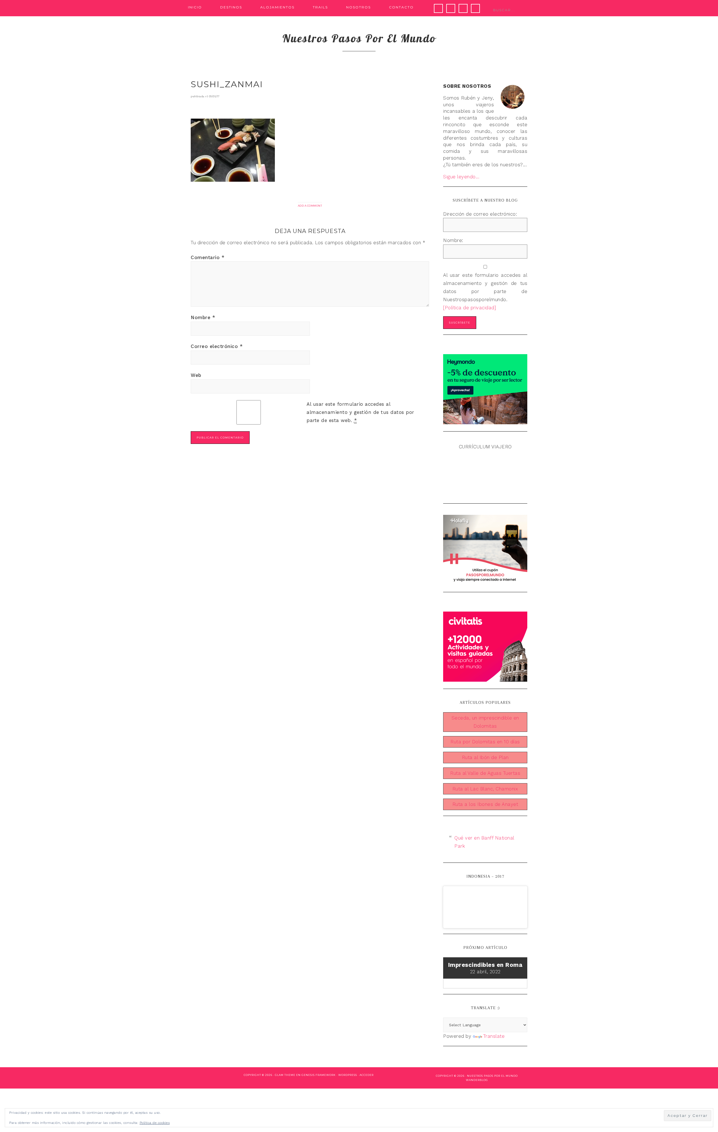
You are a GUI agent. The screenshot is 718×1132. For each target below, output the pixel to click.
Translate (494, 1036)
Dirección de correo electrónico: (480, 214)
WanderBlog (477, 1080)
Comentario (207, 257)
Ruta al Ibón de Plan (485, 757)
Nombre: (453, 240)
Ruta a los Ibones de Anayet (485, 804)
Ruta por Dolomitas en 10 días (485, 741)
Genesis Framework (319, 1074)
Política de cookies (155, 1123)
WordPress (347, 1074)
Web (196, 375)
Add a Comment (310, 205)
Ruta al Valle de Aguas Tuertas (485, 773)
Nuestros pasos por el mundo (359, 38)
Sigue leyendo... (461, 176)
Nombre (203, 317)
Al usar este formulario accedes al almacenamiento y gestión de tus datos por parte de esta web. (360, 412)
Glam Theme (285, 1074)
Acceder (367, 1074)
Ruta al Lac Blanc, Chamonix (485, 789)
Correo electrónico (217, 346)
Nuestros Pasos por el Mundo (492, 1075)
